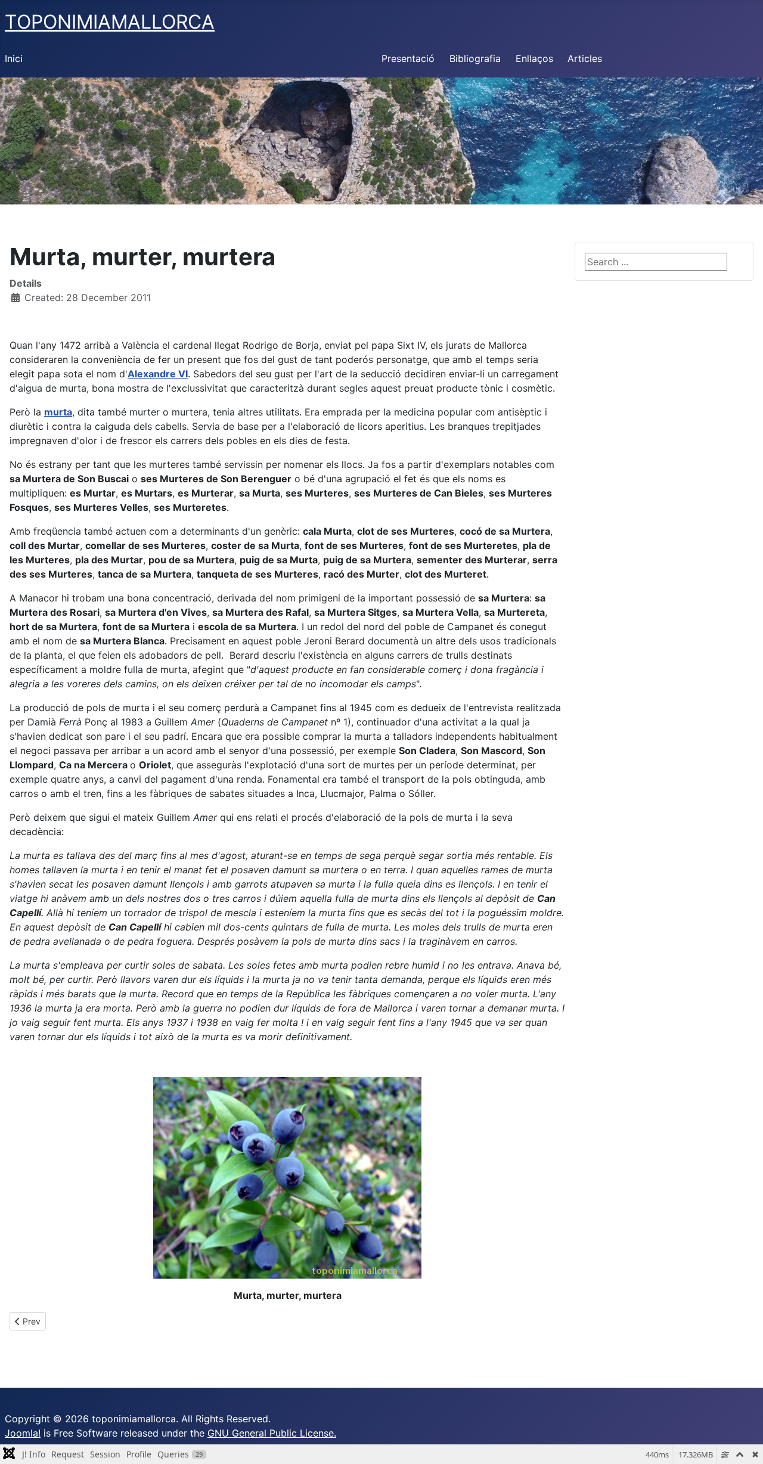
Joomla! (23, 1433)
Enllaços (534, 58)
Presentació (408, 58)
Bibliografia (475, 58)
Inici (14, 58)
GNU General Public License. (271, 1433)
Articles (584, 58)
